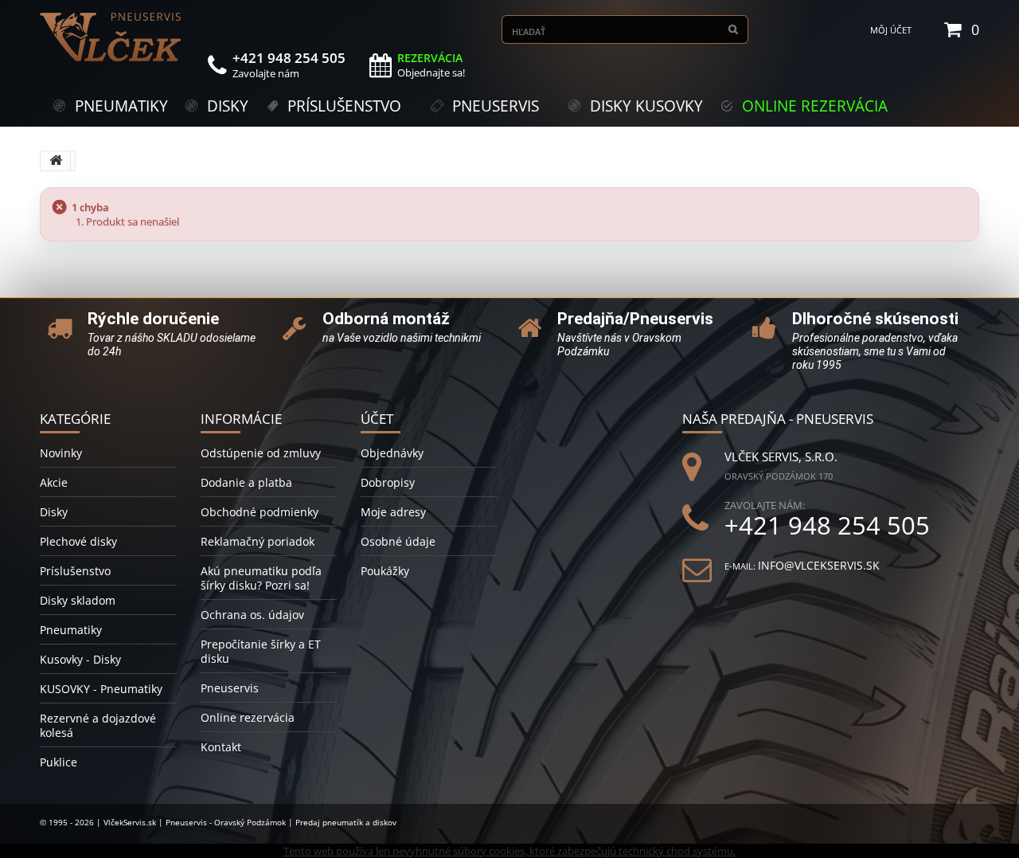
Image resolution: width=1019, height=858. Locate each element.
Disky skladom (77, 600)
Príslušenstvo (75, 570)
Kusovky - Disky (80, 659)
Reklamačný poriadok (257, 541)
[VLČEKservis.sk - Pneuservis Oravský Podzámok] (111, 37)
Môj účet (891, 30)
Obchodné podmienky (259, 511)
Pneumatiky (71, 629)
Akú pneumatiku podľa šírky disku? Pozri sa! (261, 578)
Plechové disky (78, 541)
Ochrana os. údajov (252, 614)
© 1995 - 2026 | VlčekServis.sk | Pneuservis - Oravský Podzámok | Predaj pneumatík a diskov (218, 822)
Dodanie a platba (246, 482)
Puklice (58, 762)
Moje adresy (393, 511)
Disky (54, 511)
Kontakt (221, 746)
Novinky (61, 452)
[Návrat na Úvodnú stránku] (56, 160)
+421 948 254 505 (827, 525)
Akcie (54, 482)
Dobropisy (388, 482)
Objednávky (392, 452)
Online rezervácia (248, 717)
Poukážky (385, 570)
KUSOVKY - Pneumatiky (101, 688)
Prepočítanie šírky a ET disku (261, 651)
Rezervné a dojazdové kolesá (98, 725)
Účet (377, 418)
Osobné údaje (398, 541)
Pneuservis (230, 687)
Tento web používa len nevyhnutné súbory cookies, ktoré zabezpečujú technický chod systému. (509, 851)
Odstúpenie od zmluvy (261, 452)
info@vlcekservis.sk (819, 565)
